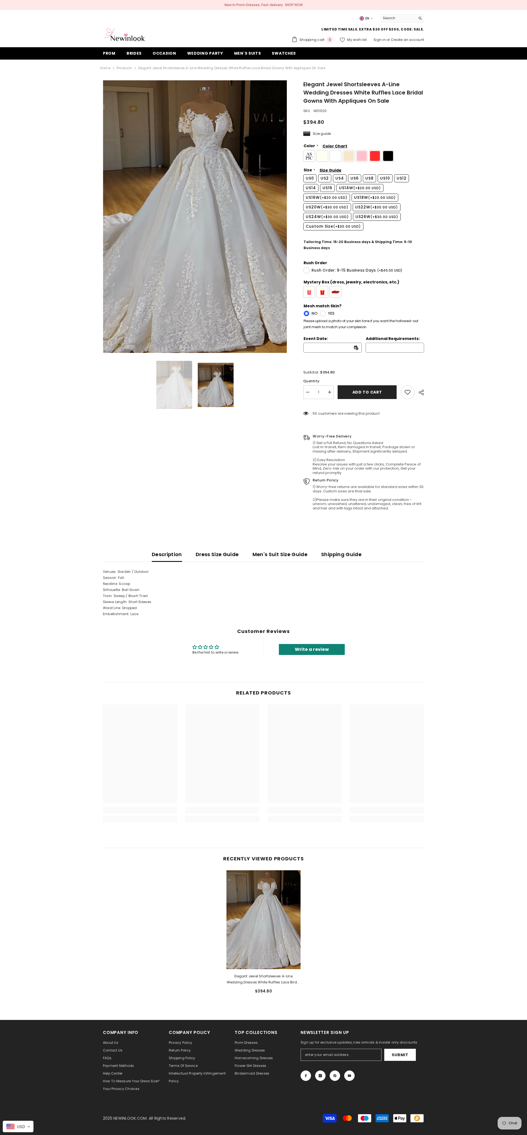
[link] (407, 392)
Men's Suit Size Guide (280, 554)
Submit (400, 1055)
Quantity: (311, 381)
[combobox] (398, 18)
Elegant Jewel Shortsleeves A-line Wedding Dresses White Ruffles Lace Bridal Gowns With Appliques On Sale (264, 979)
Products (124, 68)
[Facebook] (306, 1075)
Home (105, 68)
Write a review (312, 649)
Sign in (380, 39)
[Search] (402, 18)
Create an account (407, 39)
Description (167, 554)
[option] (195, 216)
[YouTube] (349, 1075)
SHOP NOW (294, 4)
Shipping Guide (341, 554)
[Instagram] (320, 1075)
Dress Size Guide (217, 554)
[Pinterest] (335, 1075)
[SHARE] (419, 392)
